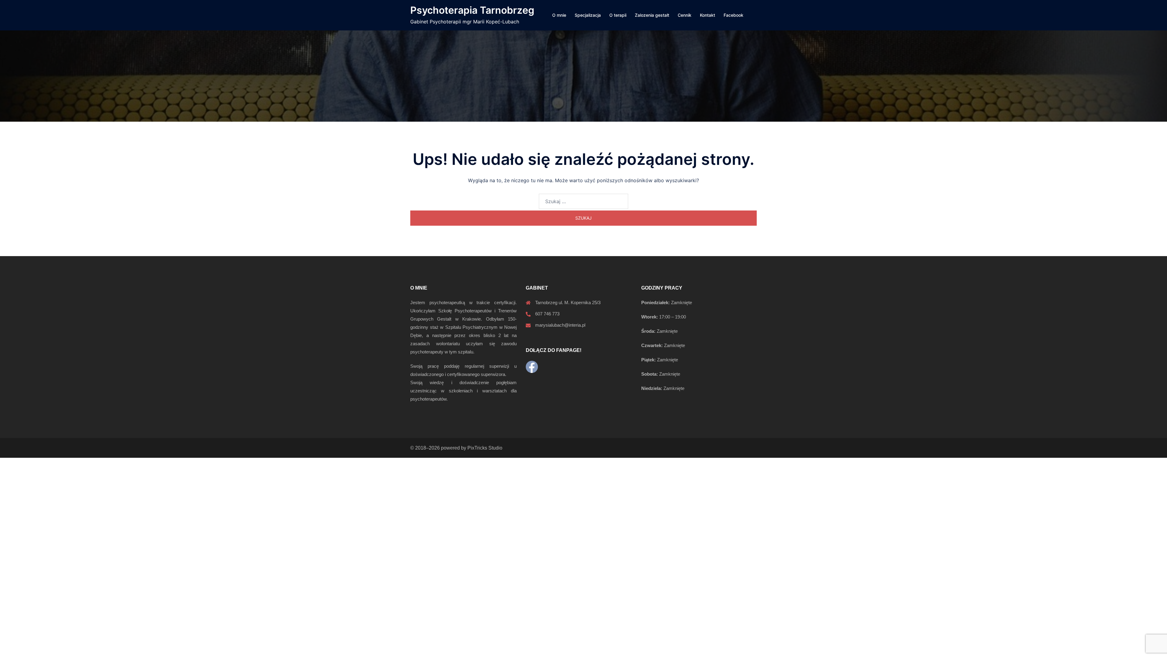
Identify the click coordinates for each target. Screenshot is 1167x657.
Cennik (684, 15)
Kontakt (707, 15)
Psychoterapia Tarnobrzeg (472, 10)
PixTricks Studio (484, 447)
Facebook (733, 15)
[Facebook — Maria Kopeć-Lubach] (532, 367)
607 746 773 (547, 313)
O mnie (559, 15)
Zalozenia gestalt (652, 15)
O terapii (617, 15)
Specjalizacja (588, 15)
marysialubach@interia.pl (560, 325)
